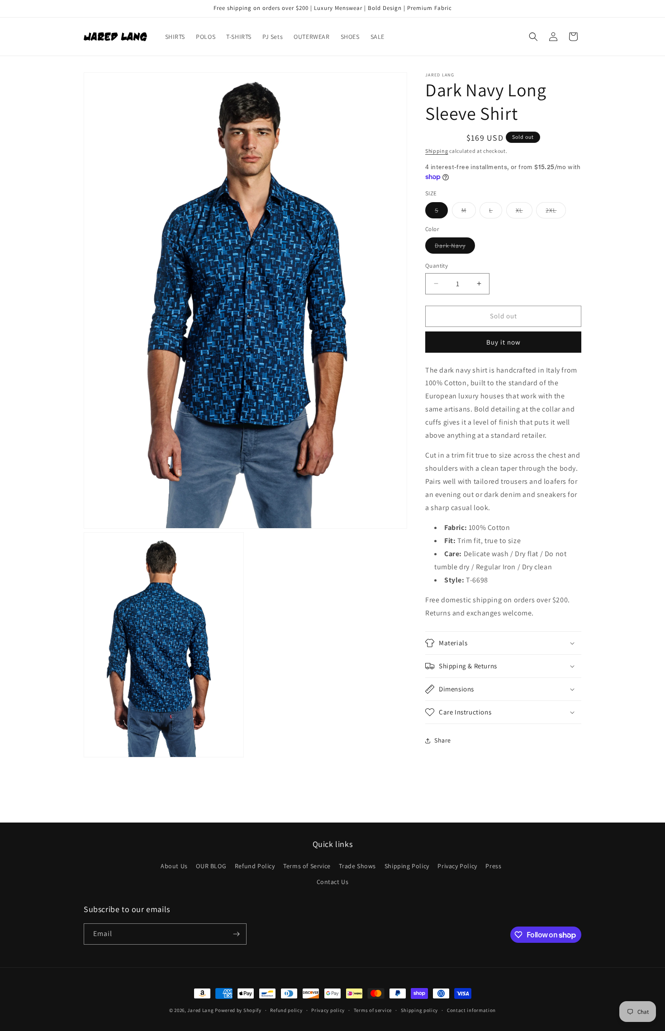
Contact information (471, 1010)
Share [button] (442, 740)
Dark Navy (455, 247)
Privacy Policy (457, 866)
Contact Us (333, 882)
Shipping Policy (407, 866)
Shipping (436, 150)
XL (524, 212)
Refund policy (286, 1010)
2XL (556, 212)
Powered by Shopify (238, 1010)
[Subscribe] (236, 934)
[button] (533, 37)
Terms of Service (307, 866)
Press (493, 866)
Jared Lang (200, 1010)
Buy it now (503, 342)
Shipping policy (419, 1010)
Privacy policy (328, 1010)
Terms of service (373, 1010)
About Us (174, 866)
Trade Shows (357, 866)
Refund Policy (255, 866)
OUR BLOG (211, 866)
